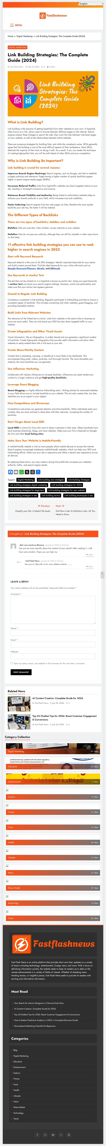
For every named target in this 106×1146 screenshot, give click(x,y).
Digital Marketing (17, 47)
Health (16, 1090)
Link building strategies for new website (66, 490)
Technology (18, 1113)
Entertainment (20, 1067)
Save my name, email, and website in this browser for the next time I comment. (49, 663)
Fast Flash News (16, 66)
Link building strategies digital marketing (28, 485)
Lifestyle (17, 1095)
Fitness (16, 1078)
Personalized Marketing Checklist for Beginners (34, 1026)
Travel (16, 1118)
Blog (15, 1050)
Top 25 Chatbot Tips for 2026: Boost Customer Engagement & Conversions (47, 1014)
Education (18, 1061)
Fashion (17, 1073)
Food (16, 1084)
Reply (91, 554)
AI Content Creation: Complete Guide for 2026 (57, 698)
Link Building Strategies (79, 479)
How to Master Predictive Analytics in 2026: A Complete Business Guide (46, 1020)
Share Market (19, 1107)
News (16, 1101)
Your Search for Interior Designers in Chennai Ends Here (39, 1003)
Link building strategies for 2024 (66, 485)
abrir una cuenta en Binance (32, 545)
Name (14, 628)
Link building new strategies (51, 479)
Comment (16, 594)
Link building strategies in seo (23, 495)
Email (14, 640)
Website (14, 651)
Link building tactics (51, 495)
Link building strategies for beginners (27, 490)
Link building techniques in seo (78, 495)
